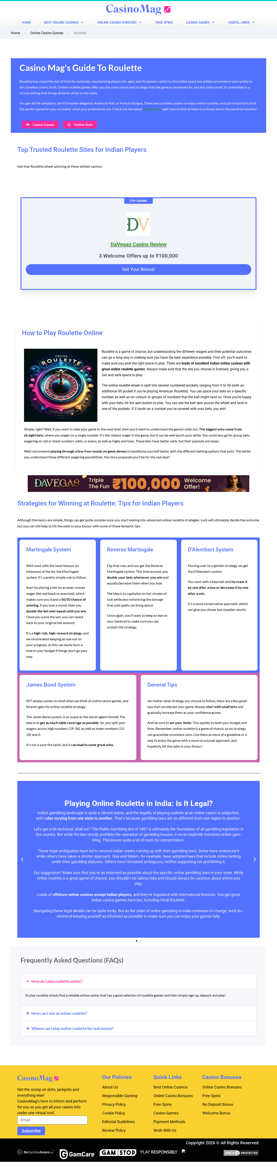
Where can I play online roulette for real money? (72, 1028)
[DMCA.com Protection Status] (241, 1153)
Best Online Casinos (61, 22)
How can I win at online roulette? (59, 1013)
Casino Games (197, 22)
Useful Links (239, 22)
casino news (152, 109)
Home (26, 22)
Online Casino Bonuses (117, 22)
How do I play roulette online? (57, 981)
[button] (22, 859)
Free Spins (164, 22)
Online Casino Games (46, 33)
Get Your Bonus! (138, 269)
